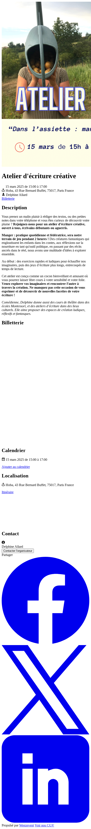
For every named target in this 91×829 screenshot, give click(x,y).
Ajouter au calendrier (16, 467)
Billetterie (8, 198)
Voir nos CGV (44, 825)
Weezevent (26, 825)
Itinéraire (8, 492)
